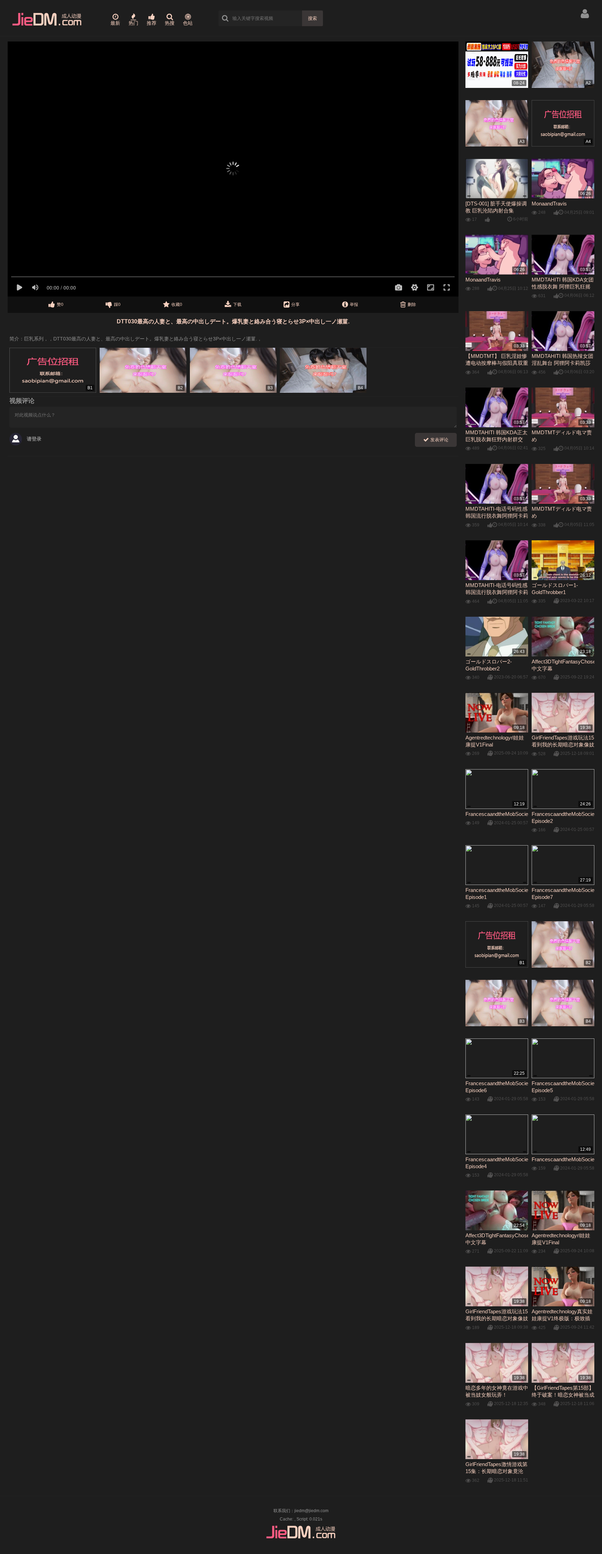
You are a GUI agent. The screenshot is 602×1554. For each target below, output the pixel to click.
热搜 (170, 23)
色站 (188, 23)
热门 (133, 23)
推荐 (151, 23)
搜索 (312, 18)
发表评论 (438, 439)
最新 (115, 23)
